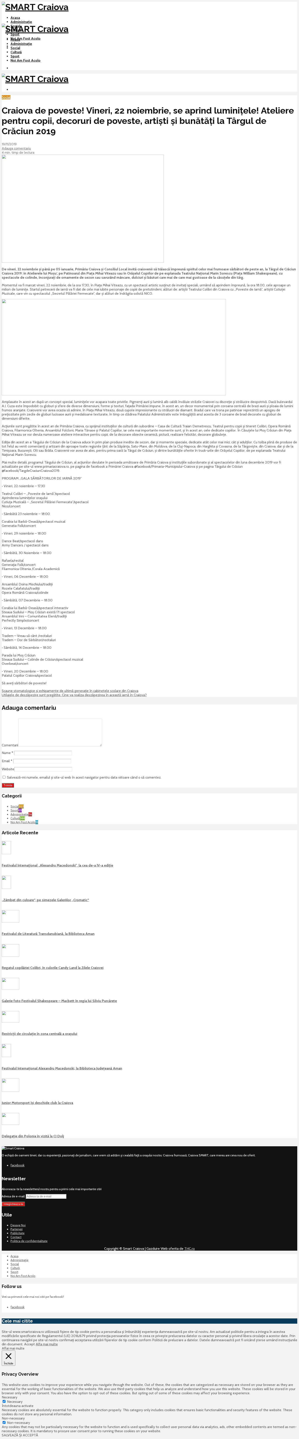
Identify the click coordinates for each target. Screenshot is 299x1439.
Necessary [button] (9, 1397)
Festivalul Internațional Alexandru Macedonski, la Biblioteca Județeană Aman (62, 1068)
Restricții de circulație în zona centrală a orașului (39, 1034)
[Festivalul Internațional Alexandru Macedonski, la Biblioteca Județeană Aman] (6, 1056)
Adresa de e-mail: (14, 1196)
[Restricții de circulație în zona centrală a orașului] (10, 1022)
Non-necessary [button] (13, 1418)
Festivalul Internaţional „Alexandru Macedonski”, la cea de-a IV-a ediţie (57, 865)
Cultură (16, 52)
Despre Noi (18, 1225)
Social (15, 48)
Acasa (15, 18)
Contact (16, 1237)
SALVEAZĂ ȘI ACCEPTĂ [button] (20, 1435)
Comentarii (10, 745)
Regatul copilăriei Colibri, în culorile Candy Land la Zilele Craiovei (53, 968)
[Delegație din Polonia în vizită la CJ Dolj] (10, 1124)
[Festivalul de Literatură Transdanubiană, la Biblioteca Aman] (10, 922)
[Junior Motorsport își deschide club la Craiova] (10, 1091)
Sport (15, 34)
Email (7, 761)
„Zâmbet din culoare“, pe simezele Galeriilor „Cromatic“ (45, 900)
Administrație (21, 22)
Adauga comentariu (16, 148)
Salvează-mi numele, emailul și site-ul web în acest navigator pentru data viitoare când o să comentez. (84, 777)
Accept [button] (29, 1344)
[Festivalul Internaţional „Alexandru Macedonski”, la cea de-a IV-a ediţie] (6, 853)
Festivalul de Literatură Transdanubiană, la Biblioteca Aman (48, 934)
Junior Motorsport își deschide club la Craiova (37, 1103)
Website (8, 769)
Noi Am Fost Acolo (25, 38)
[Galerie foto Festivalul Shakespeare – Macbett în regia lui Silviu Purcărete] (10, 988)
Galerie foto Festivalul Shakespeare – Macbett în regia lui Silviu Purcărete (59, 1001)
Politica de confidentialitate (29, 1241)
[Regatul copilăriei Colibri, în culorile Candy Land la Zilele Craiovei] (10, 956)
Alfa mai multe (47, 1344)
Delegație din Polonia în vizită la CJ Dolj (33, 1136)
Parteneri (17, 1229)
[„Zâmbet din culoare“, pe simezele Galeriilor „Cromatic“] (6, 888)
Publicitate (18, 1233)
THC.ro (189, 1248)
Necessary (15, 1402)
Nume (7, 753)
